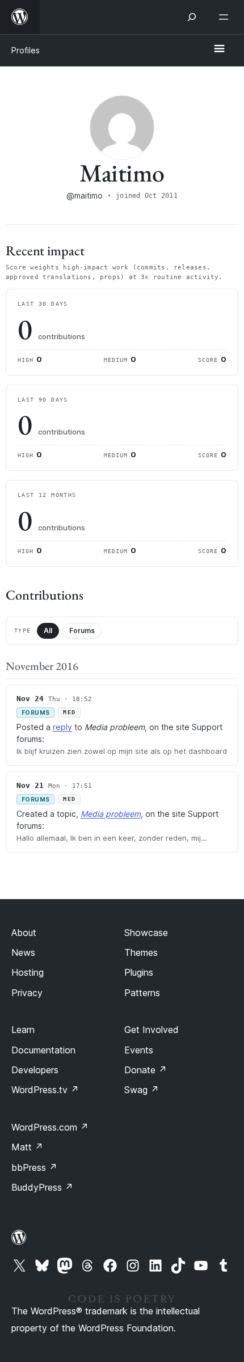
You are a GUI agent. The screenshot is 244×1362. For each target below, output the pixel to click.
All (48, 630)
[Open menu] (226, 17)
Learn (23, 1029)
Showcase (146, 932)
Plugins (138, 972)
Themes (141, 952)
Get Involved (151, 1029)
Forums (82, 630)
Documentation (43, 1050)
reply (62, 727)
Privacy (27, 992)
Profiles (25, 50)
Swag (141, 1089)
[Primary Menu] (219, 49)
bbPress (34, 1167)
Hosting (27, 972)
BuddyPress (42, 1187)
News (23, 952)
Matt (27, 1147)
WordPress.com (50, 1127)
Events (138, 1050)
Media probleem (111, 814)
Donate (145, 1070)
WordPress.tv (45, 1089)
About (23, 932)
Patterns (142, 992)
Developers (34, 1070)
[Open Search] (192, 17)
